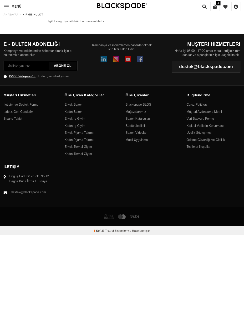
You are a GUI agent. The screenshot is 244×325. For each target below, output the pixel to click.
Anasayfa (11, 14)
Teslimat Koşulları (199, 146)
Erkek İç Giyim (75, 118)
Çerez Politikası (197, 104)
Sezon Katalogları (138, 118)
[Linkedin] (103, 59)
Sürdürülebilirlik (136, 126)
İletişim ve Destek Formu (21, 104)
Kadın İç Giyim (75, 126)
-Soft (98, 230)
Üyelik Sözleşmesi (199, 132)
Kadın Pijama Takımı (79, 140)
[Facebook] (140, 59)
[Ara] (204, 6)
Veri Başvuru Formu (200, 118)
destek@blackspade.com (28, 192)
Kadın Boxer (73, 111)
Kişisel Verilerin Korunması (205, 126)
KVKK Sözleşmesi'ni (22, 76)
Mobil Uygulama (137, 140)
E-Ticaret (108, 230)
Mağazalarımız (136, 111)
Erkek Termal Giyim (78, 146)
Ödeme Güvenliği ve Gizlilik (206, 140)
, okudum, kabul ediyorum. (39, 76)
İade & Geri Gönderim (19, 111)
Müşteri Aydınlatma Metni (204, 111)
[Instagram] (116, 59)
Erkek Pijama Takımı (79, 132)
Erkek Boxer (73, 104)
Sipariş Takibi (13, 118)
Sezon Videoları (136, 132)
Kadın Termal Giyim (78, 154)
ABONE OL (62, 66)
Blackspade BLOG (138, 104)
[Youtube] (128, 59)
